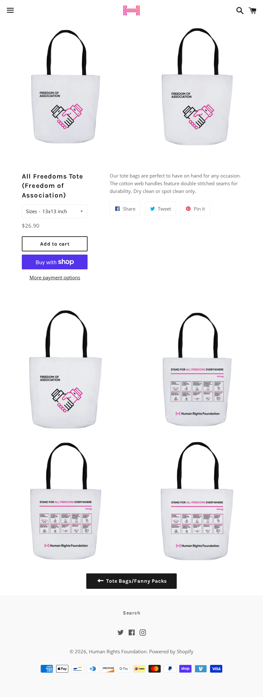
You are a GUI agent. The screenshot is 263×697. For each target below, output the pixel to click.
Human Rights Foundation (118, 651)
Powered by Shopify (171, 651)
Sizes (31, 211)
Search (131, 613)
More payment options (55, 277)
